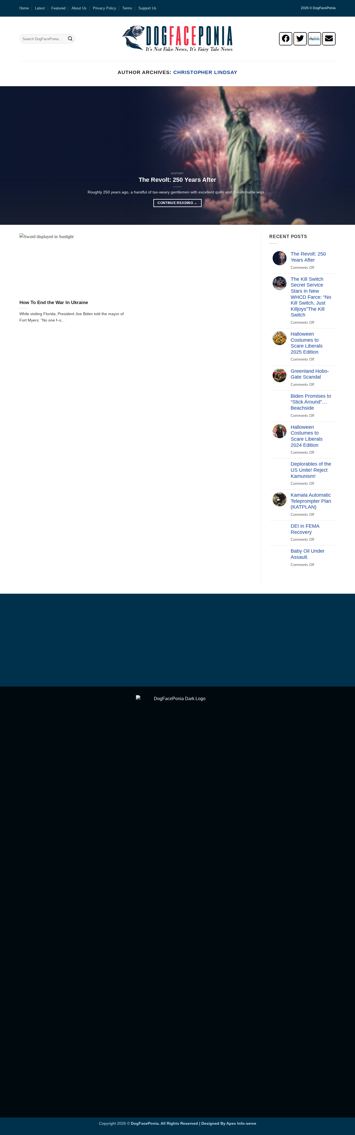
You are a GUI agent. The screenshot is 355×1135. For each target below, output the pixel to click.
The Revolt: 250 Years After (177, 179)
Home (24, 8)
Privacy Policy (104, 8)
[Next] (341, 155)
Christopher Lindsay (205, 72)
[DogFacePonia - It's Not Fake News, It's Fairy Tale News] (177, 39)
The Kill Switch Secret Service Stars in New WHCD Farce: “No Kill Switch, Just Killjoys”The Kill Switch (311, 297)
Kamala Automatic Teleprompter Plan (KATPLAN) (311, 501)
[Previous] (14, 155)
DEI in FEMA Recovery (305, 529)
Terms (127, 8)
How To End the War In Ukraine (53, 302)
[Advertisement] (177, 641)
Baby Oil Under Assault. (307, 554)
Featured (58, 8)
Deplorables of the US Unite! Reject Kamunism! (311, 470)
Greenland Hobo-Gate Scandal (310, 374)
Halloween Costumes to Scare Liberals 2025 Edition (307, 343)
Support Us (147, 8)
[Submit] (70, 39)
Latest (40, 8)
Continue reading (177, 203)
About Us (79, 8)
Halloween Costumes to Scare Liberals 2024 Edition (307, 436)
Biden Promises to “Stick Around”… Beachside (311, 402)
